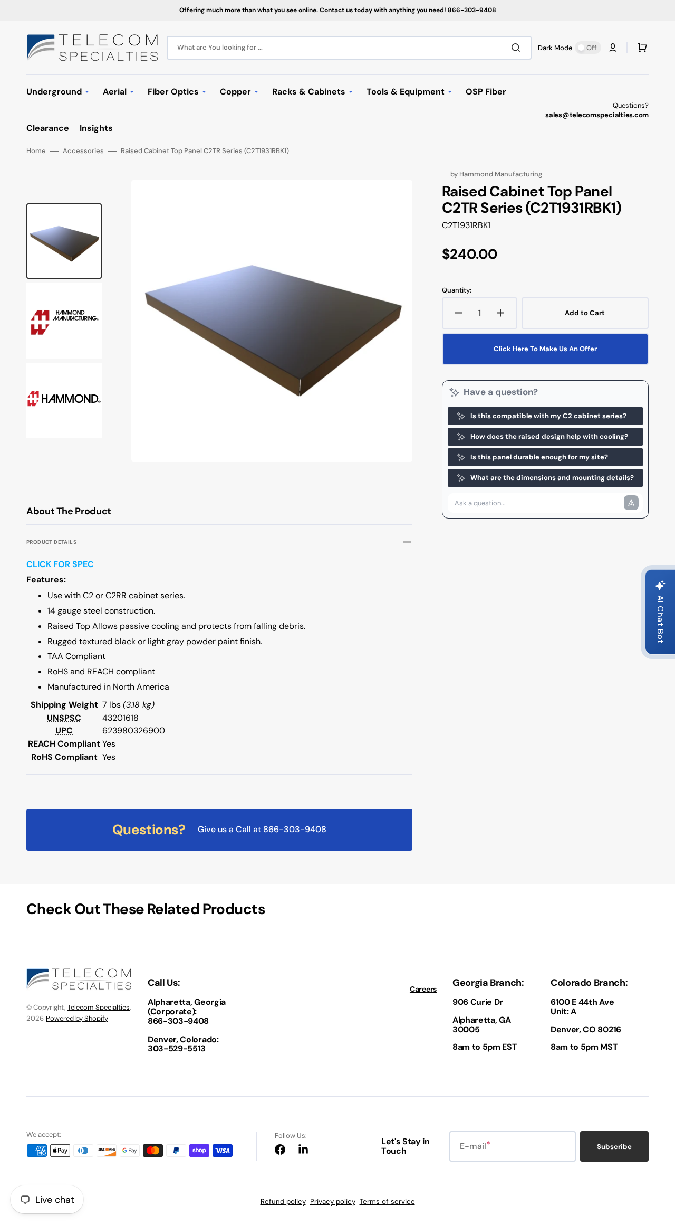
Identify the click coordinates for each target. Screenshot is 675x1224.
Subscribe (614, 1146)
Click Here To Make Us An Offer (545, 348)
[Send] (631, 502)
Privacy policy (332, 1201)
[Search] (518, 47)
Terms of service (387, 1201)
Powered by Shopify (77, 1018)
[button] (612, 47)
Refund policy (283, 1201)
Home (36, 151)
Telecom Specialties (99, 1007)
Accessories (83, 151)
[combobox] (349, 48)
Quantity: (456, 290)
